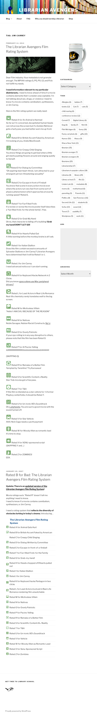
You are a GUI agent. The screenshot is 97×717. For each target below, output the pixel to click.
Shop (71, 19)
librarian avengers (70, 157)
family (74, 125)
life (81, 179)
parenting (67, 193)
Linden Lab (67, 184)
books (66, 107)
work (80, 216)
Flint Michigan (69, 129)
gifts (84, 134)
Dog (65, 125)
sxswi (77, 207)
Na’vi (47, 323)
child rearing (68, 111)
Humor (66, 138)
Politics (66, 198)
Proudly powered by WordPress (18, 711)
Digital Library (80, 120)
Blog (8, 19)
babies (78, 102)
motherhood (79, 189)
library (79, 175)
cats (85, 107)
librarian (67, 148)
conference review (71, 116)
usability (76, 211)
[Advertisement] (78, 244)
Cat (76, 107)
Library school (68, 179)
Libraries (66, 175)
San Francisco (80, 198)
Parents (80, 193)
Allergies (66, 102)
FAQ (28, 19)
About (19, 19)
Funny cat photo (69, 134)
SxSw (66, 207)
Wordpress (67, 216)
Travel (65, 211)
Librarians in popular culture (74, 170)
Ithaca (78, 138)
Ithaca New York (70, 143)
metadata (81, 184)
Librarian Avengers (48, 10)
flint (84, 125)
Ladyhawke (14, 407)
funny (83, 129)
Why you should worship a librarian (49, 19)
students (83, 202)
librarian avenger (70, 152)
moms (65, 189)
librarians (67, 161)
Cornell (66, 120)
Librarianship (68, 166)
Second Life (68, 202)
